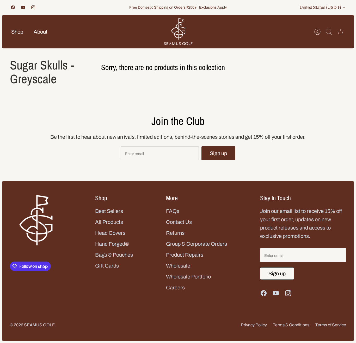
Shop (17, 32)
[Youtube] (23, 7)
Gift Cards (107, 266)
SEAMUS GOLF (39, 325)
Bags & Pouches (114, 255)
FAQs (172, 211)
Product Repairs (184, 255)
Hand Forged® (112, 244)
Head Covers (110, 233)
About (40, 32)
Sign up (218, 153)
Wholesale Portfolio (188, 277)
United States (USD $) (320, 7)
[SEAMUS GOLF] (178, 32)
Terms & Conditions (291, 325)
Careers (175, 287)
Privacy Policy (254, 325)
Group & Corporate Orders (196, 244)
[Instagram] (33, 7)
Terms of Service (330, 325)
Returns (175, 233)
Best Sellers (109, 211)
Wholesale (178, 266)
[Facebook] (13, 7)
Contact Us (179, 222)
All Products (109, 222)
